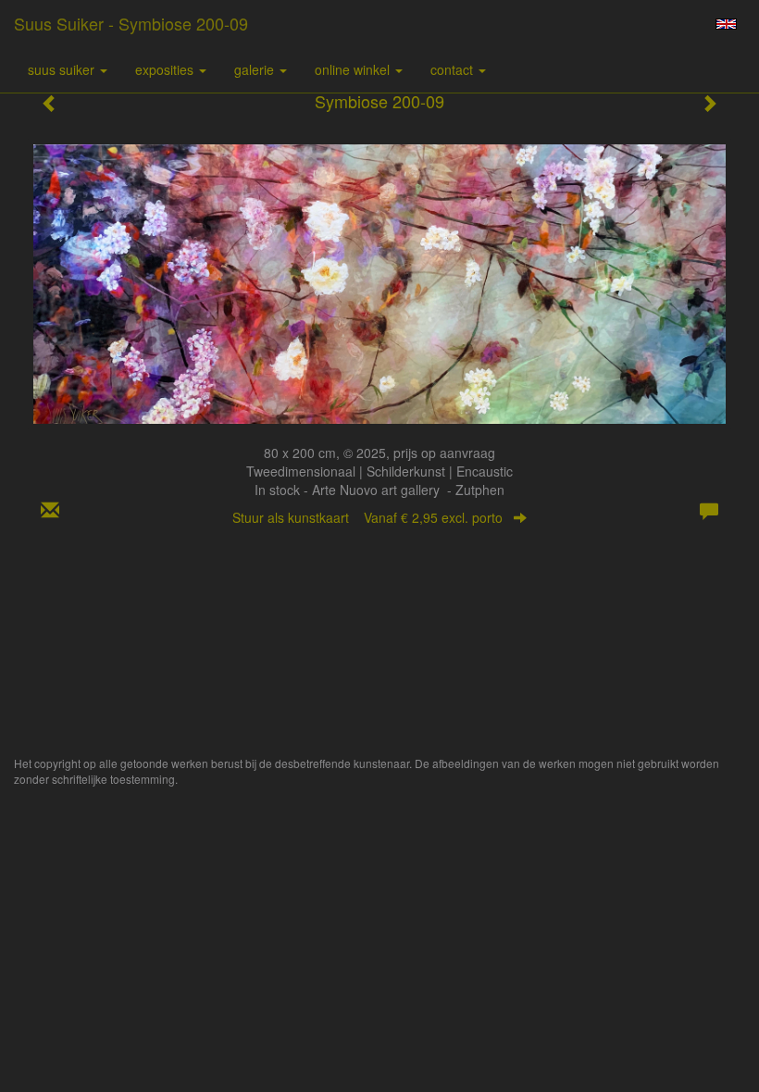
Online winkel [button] (354, 69)
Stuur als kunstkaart (367, 517)
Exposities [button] (166, 69)
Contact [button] (453, 69)
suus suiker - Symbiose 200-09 (131, 23)
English (726, 24)
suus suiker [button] (63, 69)
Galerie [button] (256, 69)
